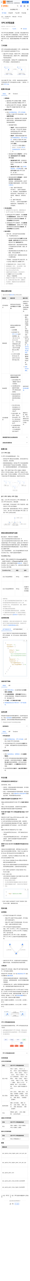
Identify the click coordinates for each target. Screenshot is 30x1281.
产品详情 (14, 28)
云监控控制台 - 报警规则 (13, 754)
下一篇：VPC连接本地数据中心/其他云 (19, 1196)
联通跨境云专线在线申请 (20, 793)
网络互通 (14, 16)
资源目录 (19, 563)
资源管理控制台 (12, 625)
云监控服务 (9, 717)
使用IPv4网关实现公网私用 (27, 348)
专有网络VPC (8, 16)
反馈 (18, 1203)
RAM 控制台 (10, 690)
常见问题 (24, 12)
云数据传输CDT (21, 973)
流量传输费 (10, 975)
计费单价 (11, 185)
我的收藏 (25, 28)
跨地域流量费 (19, 995)
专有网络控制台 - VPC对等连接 (17, 112)
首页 (2, 16)
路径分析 (12, 295)
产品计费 (17, 12)
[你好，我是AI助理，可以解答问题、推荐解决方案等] (21, 6)
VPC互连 (20, 16)
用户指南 (4, 12)
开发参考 (10, 12)
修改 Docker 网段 (27, 368)
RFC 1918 (15, 334)
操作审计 (15, 614)
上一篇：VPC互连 (5, 1196)
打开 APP (25, 2)
